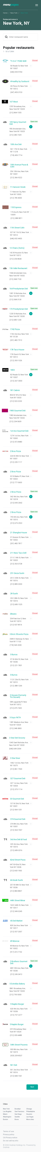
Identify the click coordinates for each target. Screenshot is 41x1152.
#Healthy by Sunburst (19, 81)
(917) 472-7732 (16, 952)
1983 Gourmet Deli (17, 410)
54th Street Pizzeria (18, 1045)
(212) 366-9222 (16, 178)
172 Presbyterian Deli (18, 309)
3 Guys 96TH (15, 717)
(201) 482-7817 (16, 543)
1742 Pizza (15, 329)
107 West (14, 102)
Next (32, 1087)
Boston (5, 1119)
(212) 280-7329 (15, 135)
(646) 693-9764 (16, 72)
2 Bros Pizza (15, 451)
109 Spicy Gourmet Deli (18, 123)
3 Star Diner (15, 758)
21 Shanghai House (18, 532)
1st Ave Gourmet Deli (19, 431)
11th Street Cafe (17, 227)
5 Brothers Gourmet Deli (18, 962)
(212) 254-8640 (16, 259)
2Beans (13, 614)
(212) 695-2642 (16, 503)
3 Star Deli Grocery (17, 738)
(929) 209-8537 (16, 1056)
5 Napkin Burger (17, 1004)
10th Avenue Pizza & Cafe (19, 165)
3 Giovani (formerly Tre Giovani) (18, 696)
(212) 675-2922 (16, 523)
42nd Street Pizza (17, 860)
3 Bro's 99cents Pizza (19, 634)
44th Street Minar (17, 900)
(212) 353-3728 (16, 564)
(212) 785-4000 (16, 198)
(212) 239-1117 (16, 462)
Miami (5, 1114)
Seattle (17, 1117)
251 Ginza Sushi (17, 573)
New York (13, 13)
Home (5, 13)
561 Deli (13, 1065)
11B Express (15, 207)
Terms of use (8, 1131)
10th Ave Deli (16, 144)
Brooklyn (18, 1109)
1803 (12, 370)
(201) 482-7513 (16, 340)
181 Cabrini (15, 390)
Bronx (17, 1119)
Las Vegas (29, 1117)
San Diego (18, 1114)
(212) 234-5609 (15, 421)
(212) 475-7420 (16, 708)
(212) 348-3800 (16, 728)
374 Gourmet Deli (17, 819)
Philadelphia (30, 1111)
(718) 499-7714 (16, 155)
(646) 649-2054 (15, 749)
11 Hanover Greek (17, 187)
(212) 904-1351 (16, 810)
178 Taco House (17, 349)
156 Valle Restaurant (18, 268)
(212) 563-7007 (16, 830)
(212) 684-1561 (16, 1076)
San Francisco (19, 1111)
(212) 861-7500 (16, 769)
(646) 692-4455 (16, 239)
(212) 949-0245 (16, 911)
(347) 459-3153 (16, 92)
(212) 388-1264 (16, 686)
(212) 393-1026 (16, 360)
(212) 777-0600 (16, 482)
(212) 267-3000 (16, 381)
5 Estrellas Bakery (17, 984)
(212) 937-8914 (16, 625)
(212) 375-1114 (16, 789)
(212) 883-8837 (16, 891)
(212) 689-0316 (16, 850)
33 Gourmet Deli (17, 799)
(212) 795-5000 (15, 995)
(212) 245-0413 (16, 974)
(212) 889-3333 (16, 584)
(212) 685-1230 (15, 320)
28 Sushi (14, 593)
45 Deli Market (16, 921)
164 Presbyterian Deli (18, 288)
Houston (29, 1114)
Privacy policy (8, 1134)
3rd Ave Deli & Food (18, 839)
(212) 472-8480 (16, 442)
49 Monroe (14, 941)
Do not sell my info (10, 1141)
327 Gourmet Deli (17, 778)
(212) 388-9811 (16, 218)
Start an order (33, 66)
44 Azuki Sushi (16, 880)
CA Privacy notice (10, 1138)
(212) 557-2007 (16, 932)
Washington (7, 1117)
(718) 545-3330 (16, 645)
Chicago (29, 1109)
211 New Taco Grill (18, 553)
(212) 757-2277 (16, 1015)
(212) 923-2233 (16, 401)
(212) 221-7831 (16, 665)
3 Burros (13, 654)
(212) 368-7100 (15, 279)
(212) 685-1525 (16, 604)
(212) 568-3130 (15, 299)
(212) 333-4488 (16, 1035)
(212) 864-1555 (15, 113)
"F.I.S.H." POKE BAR (18, 61)
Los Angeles (7, 1111)
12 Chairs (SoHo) (17, 248)
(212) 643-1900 (16, 871)
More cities (30, 1119)
